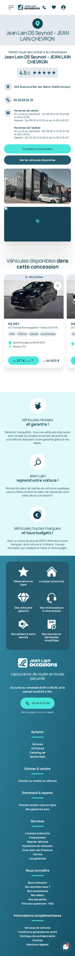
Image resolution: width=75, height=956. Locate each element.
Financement (37, 837)
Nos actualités (37, 899)
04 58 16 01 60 (41, 703)
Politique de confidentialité (37, 936)
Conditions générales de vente (37, 932)
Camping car (37, 752)
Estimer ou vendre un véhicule (37, 781)
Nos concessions (37, 891)
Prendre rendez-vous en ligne (37, 805)
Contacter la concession (37, 149)
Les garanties (37, 858)
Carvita (37, 854)
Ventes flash (37, 756)
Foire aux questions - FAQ (37, 903)
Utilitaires (37, 748)
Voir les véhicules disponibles (37, 160)
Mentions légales (37, 944)
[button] (37, 221)
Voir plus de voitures (37, 927)
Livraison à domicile (37, 833)
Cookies (37, 940)
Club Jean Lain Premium (37, 850)
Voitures (37, 744)
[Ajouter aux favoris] (58, 286)
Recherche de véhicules (37, 846)
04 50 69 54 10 (23, 100)
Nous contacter (37, 882)
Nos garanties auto (37, 809)
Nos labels (37, 895)
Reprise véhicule (37, 841)
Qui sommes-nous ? (37, 887)
